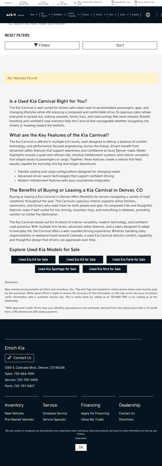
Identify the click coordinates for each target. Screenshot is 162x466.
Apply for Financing (95, 413)
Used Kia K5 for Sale (81, 259)
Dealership (129, 405)
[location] (75, 3)
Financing (90, 405)
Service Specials (54, 419)
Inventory (14, 405)
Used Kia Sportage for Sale (57, 269)
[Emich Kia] (16, 15)
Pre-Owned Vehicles (19, 419)
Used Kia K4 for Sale (33, 259)
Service (50, 405)
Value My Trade (92, 419)
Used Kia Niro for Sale (105, 269)
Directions (126, 419)
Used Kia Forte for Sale (128, 259)
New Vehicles (14, 413)
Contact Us (22, 358)
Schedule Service (55, 413)
